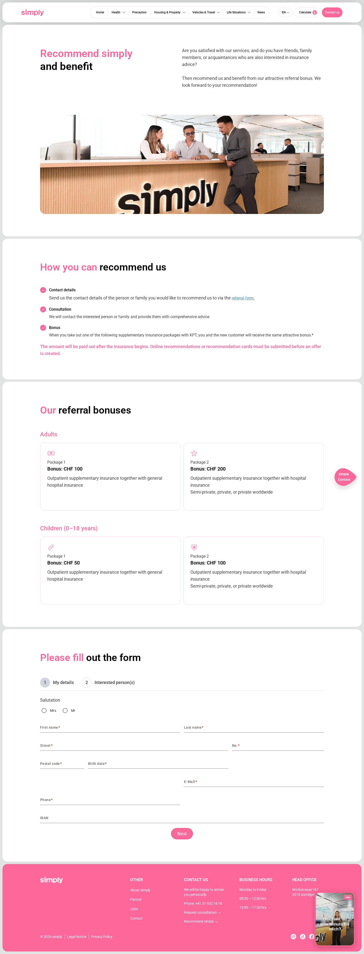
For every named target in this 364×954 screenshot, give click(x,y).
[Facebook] (312, 936)
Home (100, 12)
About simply (140, 890)
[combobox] (62, 763)
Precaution (139, 12)
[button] (332, 12)
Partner (136, 899)
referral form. (243, 298)
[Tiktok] (303, 936)
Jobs (134, 909)
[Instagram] (293, 936)
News (261, 12)
